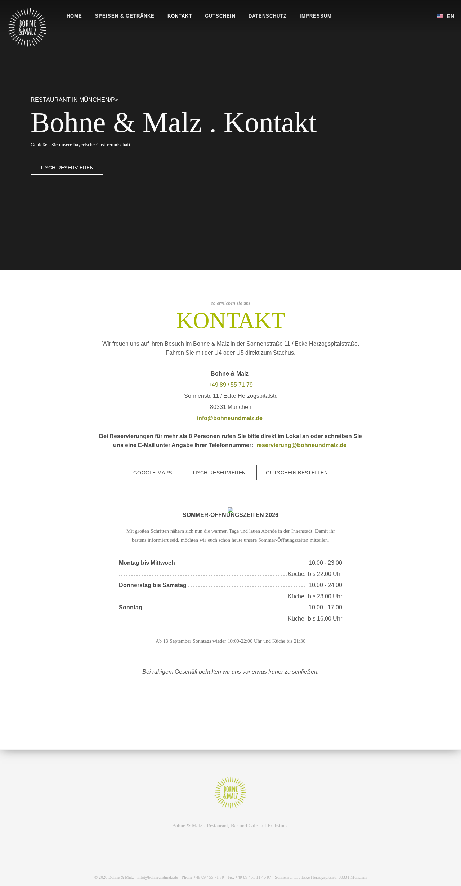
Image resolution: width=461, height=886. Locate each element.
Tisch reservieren (67, 168)
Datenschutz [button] (268, 16)
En (450, 16)
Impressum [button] (316, 16)
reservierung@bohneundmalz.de (301, 445)
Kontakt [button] (179, 16)
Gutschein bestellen (297, 473)
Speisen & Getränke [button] (125, 16)
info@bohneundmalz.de (230, 418)
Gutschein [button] (220, 16)
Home (74, 16)
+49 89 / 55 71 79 (231, 385)
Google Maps (152, 473)
